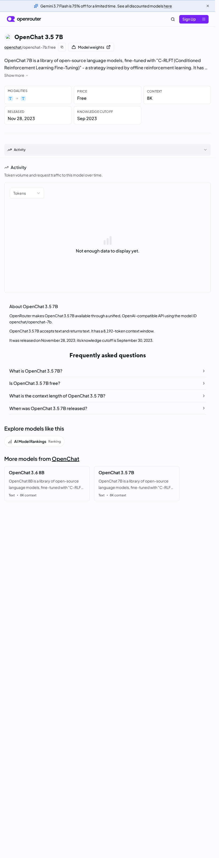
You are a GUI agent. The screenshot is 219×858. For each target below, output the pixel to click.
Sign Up (189, 19)
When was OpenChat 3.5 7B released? (48, 408)
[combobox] (27, 193)
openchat (13, 47)
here (168, 5)
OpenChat (65, 458)
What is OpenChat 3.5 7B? (35, 371)
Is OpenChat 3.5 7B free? (34, 383)
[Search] (172, 19)
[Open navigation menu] (204, 19)
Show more (14, 75)
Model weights (91, 47)
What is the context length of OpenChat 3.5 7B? (57, 396)
